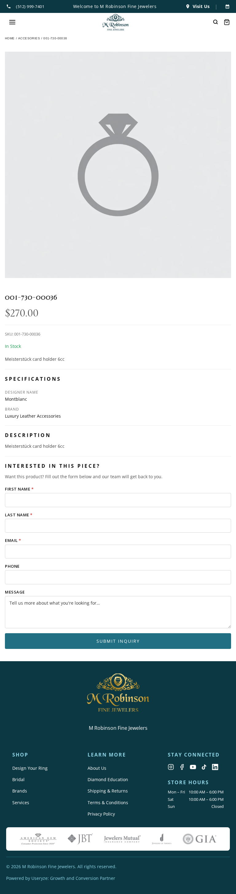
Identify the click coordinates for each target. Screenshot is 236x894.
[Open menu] (12, 22)
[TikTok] (204, 767)
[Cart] (227, 22)
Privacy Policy (101, 814)
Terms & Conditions (108, 802)
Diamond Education (108, 779)
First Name (19, 489)
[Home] (115, 22)
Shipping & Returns (108, 791)
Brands (19, 791)
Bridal (18, 779)
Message (15, 592)
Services (20, 802)
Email (13, 540)
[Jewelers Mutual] (122, 838)
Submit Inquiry (118, 641)
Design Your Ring (30, 768)
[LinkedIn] (215, 767)
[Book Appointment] (226, 6)
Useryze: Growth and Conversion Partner (73, 878)
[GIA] (199, 838)
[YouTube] (193, 767)
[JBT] (80, 838)
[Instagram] (171, 767)
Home (10, 38)
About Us (97, 768)
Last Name (19, 515)
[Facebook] (182, 767)
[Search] (216, 22)
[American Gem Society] (38, 838)
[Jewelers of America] (161, 838)
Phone (12, 566)
